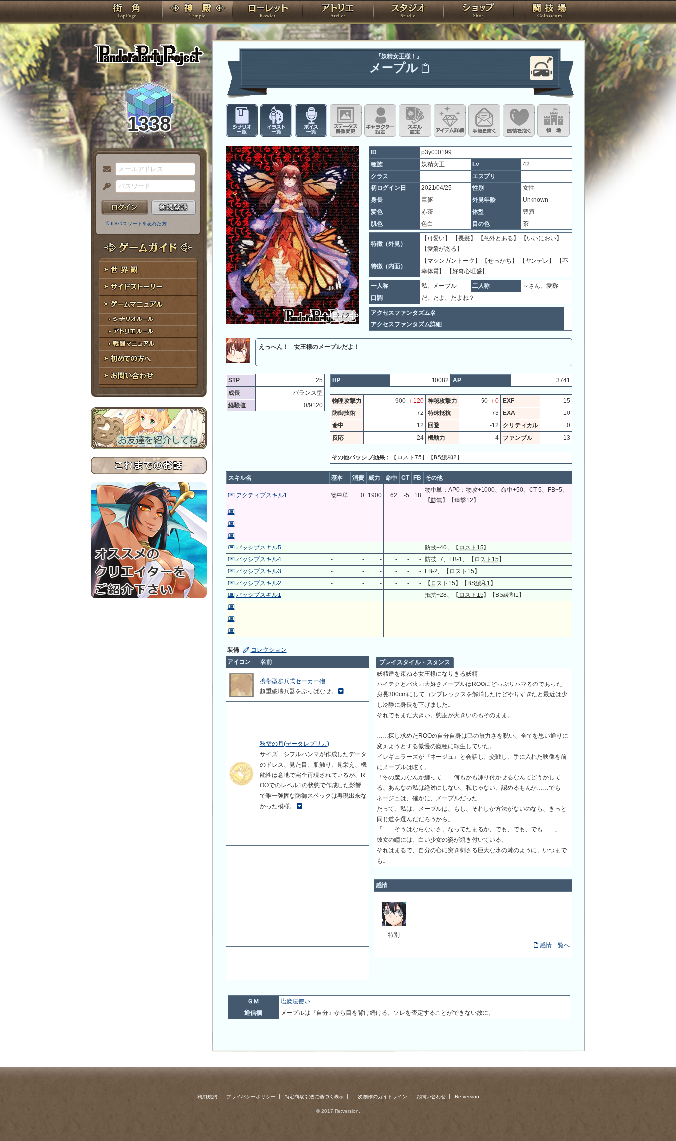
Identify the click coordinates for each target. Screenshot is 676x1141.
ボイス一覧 (311, 120)
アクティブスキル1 (261, 495)
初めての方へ (149, 358)
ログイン (124, 207)
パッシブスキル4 (258, 559)
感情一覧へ (555, 945)
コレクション (269, 649)
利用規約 (207, 1096)
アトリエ (338, 12)
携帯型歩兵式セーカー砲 (292, 681)
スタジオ (408, 12)
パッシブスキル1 (258, 595)
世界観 (149, 269)
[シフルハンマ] (394, 924)
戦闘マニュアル (149, 344)
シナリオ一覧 (242, 120)
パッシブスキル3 (258, 571)
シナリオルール (149, 319)
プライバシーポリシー (251, 1096)
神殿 (197, 12)
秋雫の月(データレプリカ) (294, 743)
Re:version (467, 1096)
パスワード (104, 187)
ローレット (268, 12)
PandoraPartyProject (149, 54)
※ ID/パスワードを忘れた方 (136, 223)
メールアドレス (104, 169)
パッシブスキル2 (258, 583)
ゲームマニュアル (149, 304)
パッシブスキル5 (258, 547)
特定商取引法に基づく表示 (314, 1096)
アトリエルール (149, 331)
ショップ (478, 12)
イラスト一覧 (276, 120)
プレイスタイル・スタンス (414, 662)
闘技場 (549, 12)
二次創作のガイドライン (380, 1096)
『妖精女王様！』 (399, 56)
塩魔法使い (295, 1001)
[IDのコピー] (425, 68)
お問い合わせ (149, 376)
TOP (126, 12)
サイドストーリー (149, 287)
